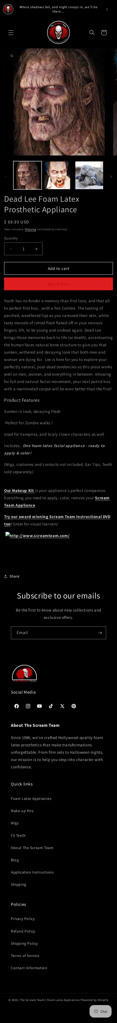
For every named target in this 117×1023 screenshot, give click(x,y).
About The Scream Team (32, 847)
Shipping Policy (24, 943)
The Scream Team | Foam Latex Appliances (50, 1000)
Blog (15, 859)
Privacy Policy (23, 918)
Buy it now (58, 283)
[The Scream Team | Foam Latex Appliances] (8, 9)
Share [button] (15, 576)
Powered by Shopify (95, 1000)
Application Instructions (32, 872)
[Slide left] (6, 177)
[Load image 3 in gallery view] (89, 175)
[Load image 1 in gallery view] (27, 175)
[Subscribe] (100, 632)
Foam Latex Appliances (31, 798)
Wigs (15, 823)
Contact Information (29, 967)
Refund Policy (23, 931)
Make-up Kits (22, 810)
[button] (11, 33)
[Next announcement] (107, 9)
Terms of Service (25, 955)
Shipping (30, 229)
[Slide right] (111, 177)
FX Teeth (18, 835)
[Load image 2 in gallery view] (58, 175)
